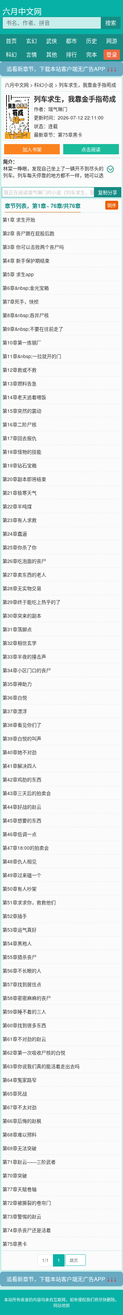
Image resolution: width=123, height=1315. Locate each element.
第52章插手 (14, 916)
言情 (31, 54)
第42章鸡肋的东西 (21, 779)
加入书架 (32, 149)
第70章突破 (14, 1175)
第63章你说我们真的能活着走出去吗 (41, 1066)
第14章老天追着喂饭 (24, 397)
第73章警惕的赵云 (21, 1216)
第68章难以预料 (19, 1134)
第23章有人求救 (19, 520)
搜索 (110, 23)
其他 (51, 54)
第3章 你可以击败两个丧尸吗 (33, 246)
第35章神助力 (17, 683)
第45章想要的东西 (21, 820)
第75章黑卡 (70, 134)
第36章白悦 (14, 697)
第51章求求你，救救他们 (29, 902)
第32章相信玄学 (19, 642)
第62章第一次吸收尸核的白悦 (33, 1052)
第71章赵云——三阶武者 (29, 1161)
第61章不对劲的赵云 (24, 1038)
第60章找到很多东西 (24, 1025)
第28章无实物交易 (21, 588)
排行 (71, 54)
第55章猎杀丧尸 (19, 956)
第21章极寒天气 (19, 492)
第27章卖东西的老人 (24, 574)
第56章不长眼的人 (21, 970)
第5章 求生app (18, 274)
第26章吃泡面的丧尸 (24, 560)
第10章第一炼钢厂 (21, 342)
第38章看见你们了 (21, 724)
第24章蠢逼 (14, 533)
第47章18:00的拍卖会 (25, 847)
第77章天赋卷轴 (19, 1189)
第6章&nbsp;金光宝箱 (25, 287)
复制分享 (107, 192)
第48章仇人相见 (19, 861)
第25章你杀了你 (19, 547)
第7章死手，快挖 (20, 301)
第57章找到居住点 (21, 984)
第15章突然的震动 (21, 410)
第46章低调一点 (19, 834)
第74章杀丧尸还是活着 (26, 1230)
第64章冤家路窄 (19, 1079)
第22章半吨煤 (17, 506)
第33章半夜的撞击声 (24, 656)
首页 (11, 41)
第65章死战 (14, 1093)
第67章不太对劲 (19, 1107)
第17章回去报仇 (19, 438)
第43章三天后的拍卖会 (26, 793)
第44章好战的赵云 (21, 806)
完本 (91, 54)
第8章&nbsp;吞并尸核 (25, 315)
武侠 (51, 41)
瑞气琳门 (57, 108)
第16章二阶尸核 (19, 424)
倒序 (111, 205)
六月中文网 (22, 11)
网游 (111, 41)
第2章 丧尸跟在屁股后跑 (28, 233)
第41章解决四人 (19, 765)
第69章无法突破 (19, 1148)
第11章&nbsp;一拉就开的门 (31, 356)
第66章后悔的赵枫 (21, 1120)
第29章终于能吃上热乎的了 (31, 601)
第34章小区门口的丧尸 (26, 670)
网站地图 (61, 1305)
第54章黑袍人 (17, 943)
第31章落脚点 (17, 629)
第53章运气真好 (19, 929)
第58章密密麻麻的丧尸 (26, 997)
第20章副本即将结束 (24, 479)
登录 (111, 54)
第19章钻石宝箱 (19, 465)
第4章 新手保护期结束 (26, 260)
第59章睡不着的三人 (24, 1011)
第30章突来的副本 (21, 615)
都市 (71, 41)
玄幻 (31, 41)
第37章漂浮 (14, 711)
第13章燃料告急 (19, 383)
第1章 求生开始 (18, 219)
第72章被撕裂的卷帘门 (26, 1202)
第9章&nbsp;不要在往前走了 (32, 328)
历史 (91, 41)
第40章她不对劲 (19, 752)
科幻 (11, 54)
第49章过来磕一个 (21, 875)
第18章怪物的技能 (21, 451)
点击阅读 (90, 149)
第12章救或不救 (19, 369)
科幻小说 (43, 84)
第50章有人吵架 (19, 888)
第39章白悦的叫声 (21, 738)
